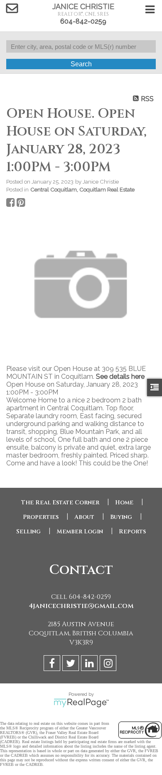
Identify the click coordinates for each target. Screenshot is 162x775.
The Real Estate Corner (60, 502)
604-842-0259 (83, 21)
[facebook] (53, 664)
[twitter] (71, 664)
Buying (121, 517)
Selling (28, 531)
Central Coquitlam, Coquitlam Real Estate (82, 189)
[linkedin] (90, 664)
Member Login (79, 531)
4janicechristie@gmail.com (81, 605)
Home (124, 502)
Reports (132, 531)
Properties (41, 517)
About (84, 517)
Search (81, 64)
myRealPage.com (81, 703)
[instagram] (109, 664)
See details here (120, 376)
